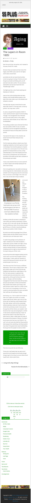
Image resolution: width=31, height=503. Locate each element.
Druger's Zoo (6, 431)
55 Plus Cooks (6, 424)
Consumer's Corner (8, 429)
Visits (4, 458)
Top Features (5, 466)
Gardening (6, 436)
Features (4, 451)
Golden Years (6, 439)
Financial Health (7, 434)
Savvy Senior (6, 446)
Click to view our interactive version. (15, 403)
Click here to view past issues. (15, 406)
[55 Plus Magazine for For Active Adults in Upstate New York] (3, 26)
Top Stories (4, 469)
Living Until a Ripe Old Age (10, 363)
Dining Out (6, 453)
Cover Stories (6, 471)
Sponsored (4, 464)
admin (15, 58)
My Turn (5, 443)
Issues (3, 461)
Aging (5, 48)
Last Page (5, 456)
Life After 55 (6, 441)
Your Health (6, 448)
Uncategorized (5, 474)
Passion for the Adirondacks (19, 367)
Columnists (10, 48)
